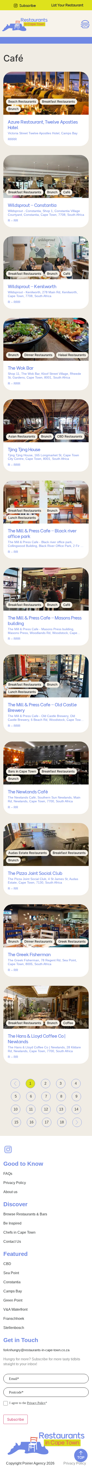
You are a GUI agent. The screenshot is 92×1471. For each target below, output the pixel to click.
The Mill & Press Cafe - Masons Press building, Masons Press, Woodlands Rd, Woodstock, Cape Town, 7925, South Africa (42, 631)
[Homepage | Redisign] (25, 25)
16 (32, 1121)
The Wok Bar (20, 368)
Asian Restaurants (21, 436)
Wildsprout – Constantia (32, 205)
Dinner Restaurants (38, 355)
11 (32, 1108)
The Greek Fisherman (29, 954)
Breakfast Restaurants (58, 101)
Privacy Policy (36, 1403)
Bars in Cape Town (22, 771)
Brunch (13, 109)
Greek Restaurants (72, 941)
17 (48, 1121)
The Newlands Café (28, 792)
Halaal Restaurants (72, 355)
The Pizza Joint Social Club (35, 873)
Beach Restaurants (22, 101)
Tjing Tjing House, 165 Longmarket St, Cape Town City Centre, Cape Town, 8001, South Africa (43, 457)
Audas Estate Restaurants (27, 853)
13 (62, 1108)
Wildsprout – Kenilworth (32, 286)
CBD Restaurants (69, 436)
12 (47, 1108)
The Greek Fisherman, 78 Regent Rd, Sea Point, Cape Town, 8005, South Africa (42, 962)
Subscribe (27, 5)
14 (77, 1108)
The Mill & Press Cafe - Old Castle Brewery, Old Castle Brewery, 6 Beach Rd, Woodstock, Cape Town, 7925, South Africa (45, 718)
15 (17, 1121)
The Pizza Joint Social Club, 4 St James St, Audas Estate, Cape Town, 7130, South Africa (43, 880)
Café (66, 192)
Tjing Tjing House (24, 449)
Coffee (68, 1023)
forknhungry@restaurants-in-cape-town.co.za (36, 1350)
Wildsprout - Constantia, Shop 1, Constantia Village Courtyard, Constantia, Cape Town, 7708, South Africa (46, 212)
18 (63, 1121)
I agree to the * (28, 1403)
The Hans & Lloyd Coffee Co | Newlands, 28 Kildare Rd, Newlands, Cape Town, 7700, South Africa (44, 1049)
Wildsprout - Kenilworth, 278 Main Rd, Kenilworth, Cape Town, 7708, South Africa (43, 294)
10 (17, 1108)
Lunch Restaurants (22, 518)
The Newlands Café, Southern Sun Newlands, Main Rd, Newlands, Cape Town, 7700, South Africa (44, 799)
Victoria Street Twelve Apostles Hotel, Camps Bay (42, 133)
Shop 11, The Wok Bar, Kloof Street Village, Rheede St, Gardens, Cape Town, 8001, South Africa (44, 375)
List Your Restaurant (67, 5)
